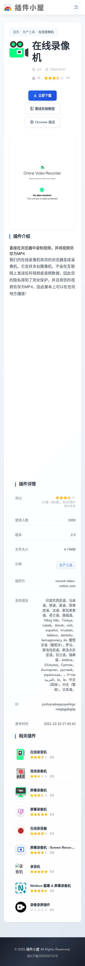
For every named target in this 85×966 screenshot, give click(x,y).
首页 (16, 32)
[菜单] (76, 7)
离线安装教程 (45, 109)
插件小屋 (32, 949)
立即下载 (44, 95)
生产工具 (29, 32)
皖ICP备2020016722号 (42, 956)
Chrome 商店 (45, 122)
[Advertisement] (42, 353)
